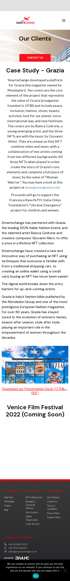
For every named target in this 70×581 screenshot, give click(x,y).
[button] (64, 20)
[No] (64, 570)
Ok (35, 576)
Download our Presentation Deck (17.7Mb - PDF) (35, 391)
